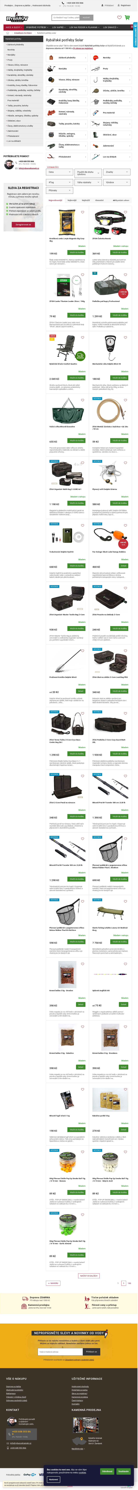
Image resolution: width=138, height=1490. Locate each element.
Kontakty (76, 1404)
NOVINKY (11, 50)
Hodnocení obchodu (41, 5)
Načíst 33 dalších (88, 1276)
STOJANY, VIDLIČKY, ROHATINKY (19, 111)
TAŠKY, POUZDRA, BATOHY (18, 106)
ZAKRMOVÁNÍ (13, 131)
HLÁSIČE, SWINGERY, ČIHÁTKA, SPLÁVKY (23, 116)
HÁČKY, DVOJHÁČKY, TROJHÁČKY (20, 70)
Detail (123, 566)
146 (129, 1283)
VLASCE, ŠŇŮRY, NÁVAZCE (18, 65)
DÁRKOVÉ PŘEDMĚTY (16, 45)
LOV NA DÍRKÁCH (14, 141)
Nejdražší (86, 200)
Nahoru (54, 1283)
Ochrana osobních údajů (16, 1400)
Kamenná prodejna (80, 1397)
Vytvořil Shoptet (126, 1488)
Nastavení (53, 1479)
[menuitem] (14, 27)
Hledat (86, 18)
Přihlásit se (91, 1352)
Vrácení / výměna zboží (16, 1397)
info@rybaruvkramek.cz (29, 168)
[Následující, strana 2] (123, 1283)
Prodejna (9, 5)
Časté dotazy (77, 1400)
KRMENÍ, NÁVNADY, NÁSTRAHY (20, 95)
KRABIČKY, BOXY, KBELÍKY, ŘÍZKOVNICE (22, 85)
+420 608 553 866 (26, 161)
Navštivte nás (77, 1449)
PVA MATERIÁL (13, 100)
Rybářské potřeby (13, 39)
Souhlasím (123, 1471)
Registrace (125, 5)
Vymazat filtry (53, 167)
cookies (82, 1472)
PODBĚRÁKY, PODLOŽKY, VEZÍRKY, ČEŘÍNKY (24, 90)
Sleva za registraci (79, 1393)
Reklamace (10, 1393)
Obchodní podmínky (14, 1390)
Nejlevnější (72, 200)
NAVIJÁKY (11, 55)
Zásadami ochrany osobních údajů (79, 1360)
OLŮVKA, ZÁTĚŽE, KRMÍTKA (18, 80)
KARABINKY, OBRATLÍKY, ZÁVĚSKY (20, 75)
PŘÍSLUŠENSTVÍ (13, 136)
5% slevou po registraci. (83, 48)
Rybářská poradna (79, 1390)
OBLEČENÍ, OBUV (14, 121)
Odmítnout (107, 1471)
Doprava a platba (22, 5)
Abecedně (99, 200)
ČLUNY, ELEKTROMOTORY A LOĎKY (20, 126)
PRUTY (10, 60)
